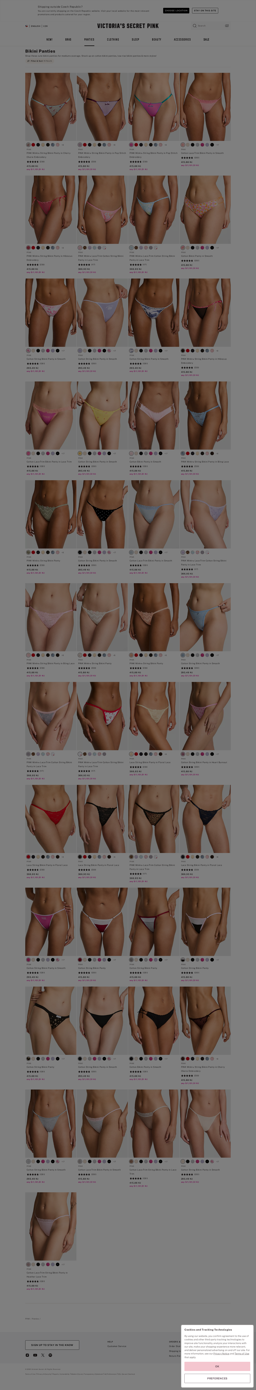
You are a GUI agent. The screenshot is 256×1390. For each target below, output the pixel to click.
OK (217, 1366)
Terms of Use (242, 1353)
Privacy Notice (221, 1353)
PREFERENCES (217, 1378)
